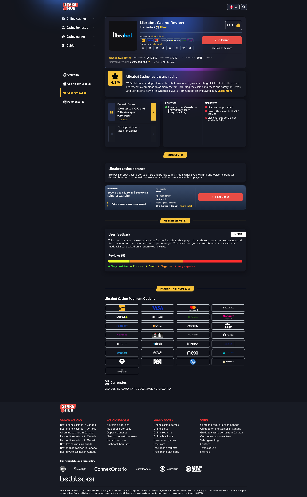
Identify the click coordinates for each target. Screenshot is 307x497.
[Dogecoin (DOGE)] (228, 361)
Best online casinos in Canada (78, 425)
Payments (152, 37)
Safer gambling (209, 440)
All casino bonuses (118, 425)
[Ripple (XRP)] (157, 343)
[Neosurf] (228, 317)
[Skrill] (157, 317)
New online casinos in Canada (78, 436)
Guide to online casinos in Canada (220, 429)
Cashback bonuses (118, 444)
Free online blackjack (166, 452)
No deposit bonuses (119, 429)
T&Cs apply (122, 120)
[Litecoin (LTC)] (228, 335)
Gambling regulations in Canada (219, 425)
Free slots (159, 444)
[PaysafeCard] (228, 308)
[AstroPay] (193, 326)
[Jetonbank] (228, 343)
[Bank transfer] (228, 326)
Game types (151, 44)
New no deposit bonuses (122, 436)
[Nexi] (193, 352)
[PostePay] (122, 326)
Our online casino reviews (216, 436)
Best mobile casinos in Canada (78, 448)
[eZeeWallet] (228, 352)
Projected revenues (119, 62)
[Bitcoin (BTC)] (157, 326)
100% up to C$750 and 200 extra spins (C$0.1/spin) (127, 194)
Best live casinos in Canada (76, 444)
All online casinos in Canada (77, 432)
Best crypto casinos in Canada (78, 452)
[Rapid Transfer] (157, 352)
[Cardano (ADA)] (122, 370)
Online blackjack (163, 436)
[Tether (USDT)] (122, 361)
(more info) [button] (186, 205)
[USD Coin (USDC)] (193, 361)
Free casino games (165, 440)
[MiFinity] (193, 335)
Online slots (161, 429)
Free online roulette (165, 448)
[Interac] (122, 308)
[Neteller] (193, 317)
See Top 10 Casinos (222, 48)
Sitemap (205, 452)
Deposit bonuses (117, 432)
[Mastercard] (193, 308)
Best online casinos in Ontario (78, 429)
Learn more (224, 91)
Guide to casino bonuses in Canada (221, 432)
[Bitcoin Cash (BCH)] (157, 361)
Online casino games (166, 425)
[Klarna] (193, 343)
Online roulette (163, 432)
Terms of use (208, 448)
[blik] (157, 335)
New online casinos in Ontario (78, 440)
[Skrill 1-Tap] (122, 335)
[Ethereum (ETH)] (122, 343)
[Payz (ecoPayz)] (122, 317)
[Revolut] (122, 352)
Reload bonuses (116, 440)
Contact (205, 444)
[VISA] (157, 308)
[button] (149, 62)
